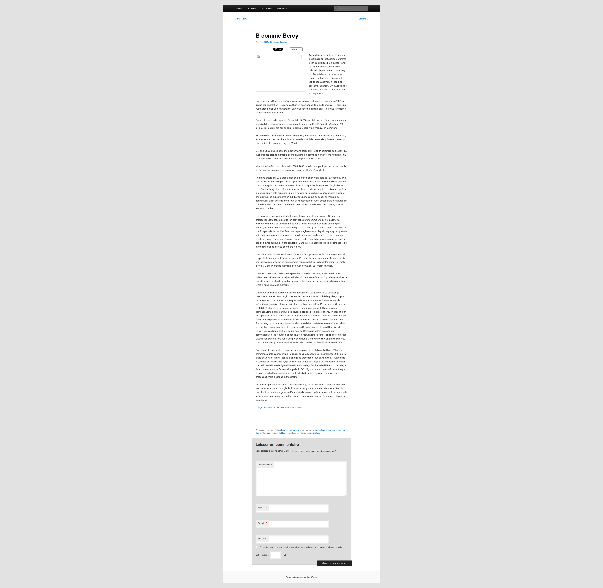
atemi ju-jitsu (319, 430)
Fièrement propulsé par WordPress (301, 577)
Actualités (252, 8)
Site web (262, 538)
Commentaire (265, 464)
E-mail (262, 523)
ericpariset (283, 42)
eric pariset (337, 430)
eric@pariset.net (264, 407)
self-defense (266, 432)
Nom (262, 507)
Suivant (363, 18)
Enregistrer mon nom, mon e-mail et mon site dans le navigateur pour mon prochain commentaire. (301, 547)
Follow (298, 49)
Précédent (241, 18)
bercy (328, 430)
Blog (283, 430)
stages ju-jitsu (278, 432)
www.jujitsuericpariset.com (288, 407)
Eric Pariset (266, 8)
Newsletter (282, 8)
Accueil (239, 8)
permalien (314, 432)
